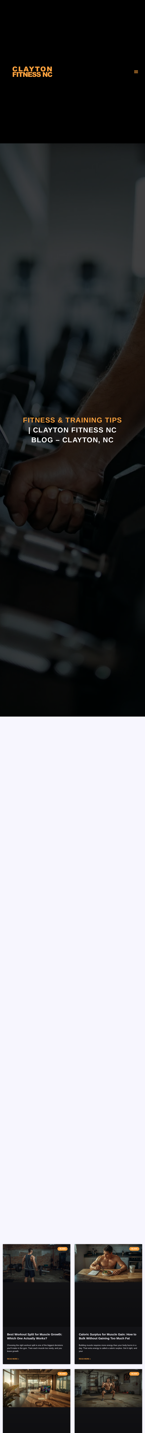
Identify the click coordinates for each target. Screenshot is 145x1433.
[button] (136, 71)
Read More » (13, 1359)
